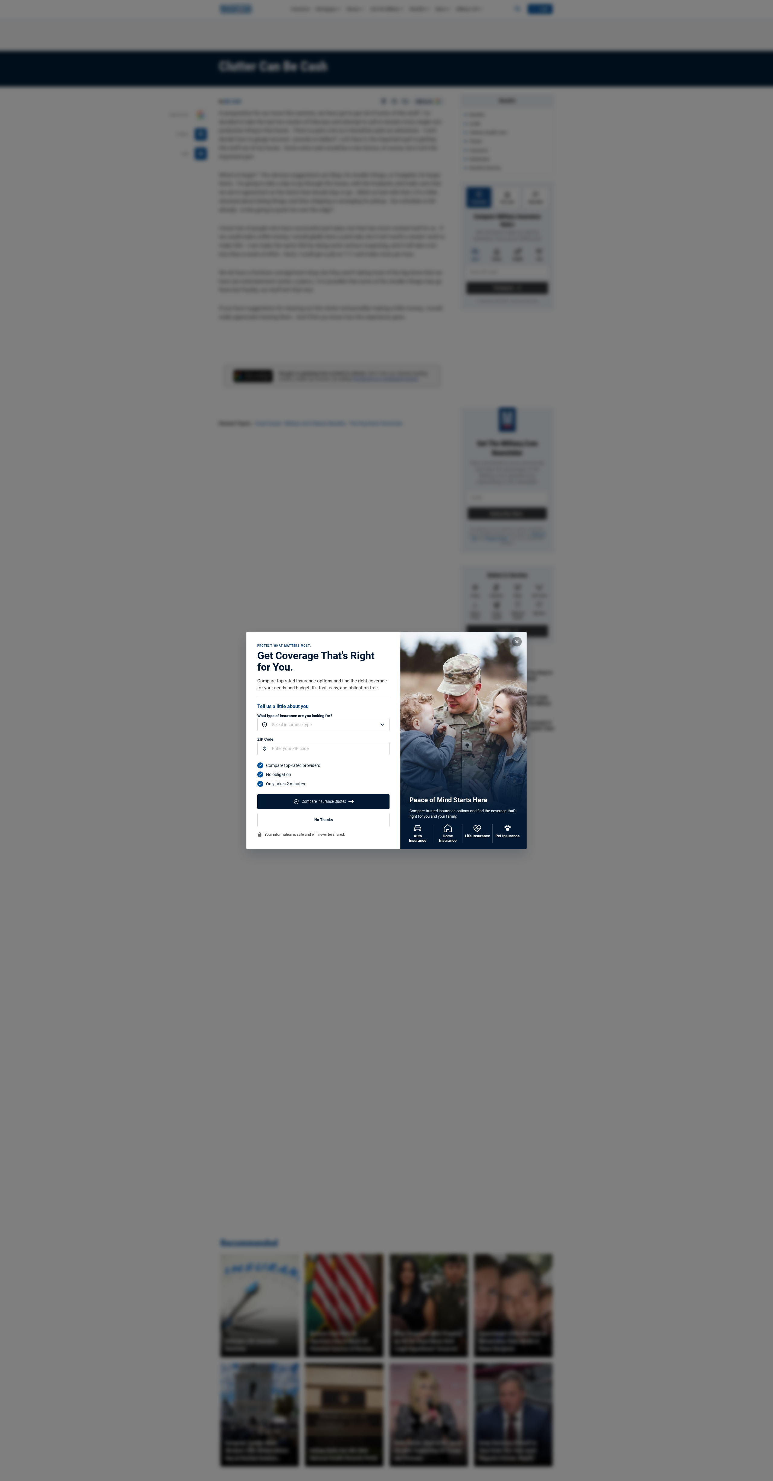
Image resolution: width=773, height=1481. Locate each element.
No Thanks (323, 819)
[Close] (517, 641)
